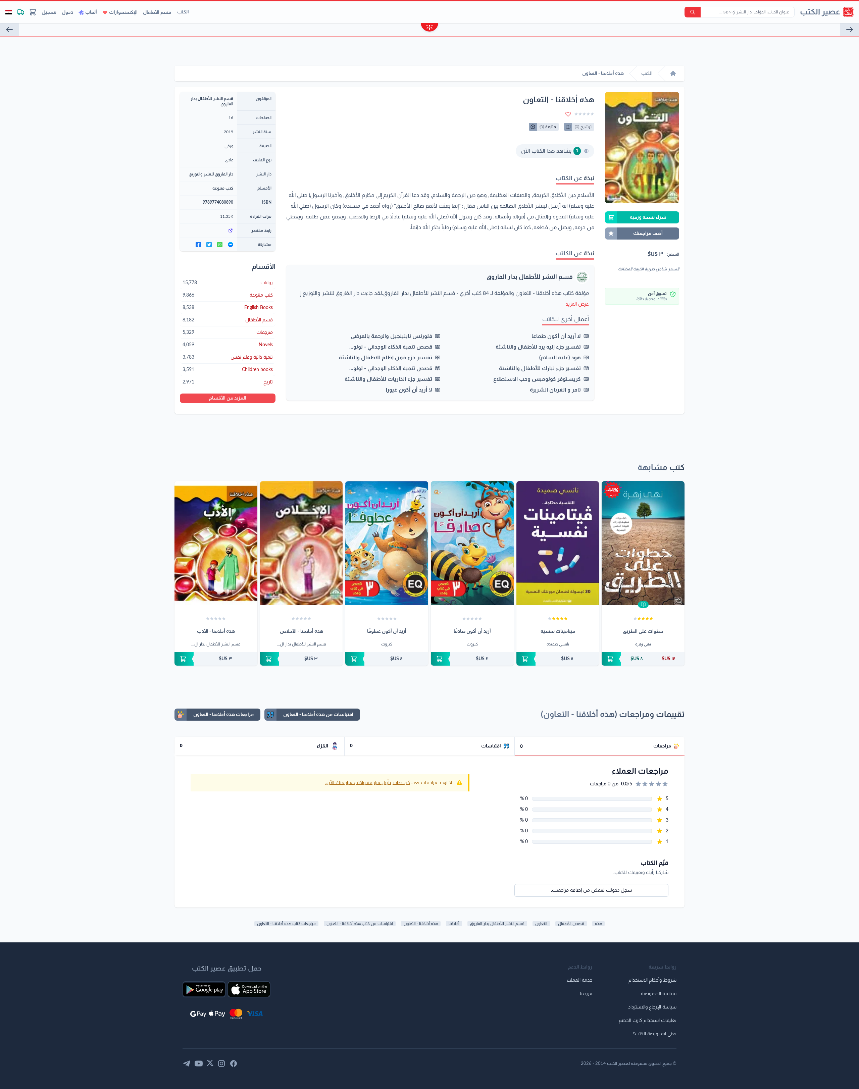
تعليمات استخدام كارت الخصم (647, 1020)
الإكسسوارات (123, 12)
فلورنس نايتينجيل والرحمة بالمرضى (391, 336)
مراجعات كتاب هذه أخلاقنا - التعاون (286, 924)
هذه (598, 924)
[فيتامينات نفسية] (557, 543)
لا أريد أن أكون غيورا (409, 390)
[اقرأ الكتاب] (643, 604)
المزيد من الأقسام (227, 398)
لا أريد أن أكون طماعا (556, 336)
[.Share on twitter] (209, 244)
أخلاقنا (454, 924)
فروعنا (586, 993)
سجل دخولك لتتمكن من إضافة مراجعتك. (591, 890)
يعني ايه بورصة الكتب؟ (654, 1034)
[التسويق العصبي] (849, 29)
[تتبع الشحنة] (21, 12)
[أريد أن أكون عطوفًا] (386, 543)
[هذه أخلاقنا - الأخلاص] (301, 543)
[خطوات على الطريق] (643, 543)
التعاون (541, 924)
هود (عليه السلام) (560, 357)
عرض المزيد (577, 304)
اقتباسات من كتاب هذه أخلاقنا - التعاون (359, 924)
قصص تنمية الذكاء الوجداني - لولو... (390, 347)
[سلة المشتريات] (33, 12)
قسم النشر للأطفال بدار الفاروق (530, 277)
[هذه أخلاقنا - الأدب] (215, 543)
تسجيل (49, 12)
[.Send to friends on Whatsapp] (219, 244)
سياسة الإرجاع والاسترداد (652, 1007)
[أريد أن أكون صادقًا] (472, 543)
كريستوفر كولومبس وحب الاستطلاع (537, 379)
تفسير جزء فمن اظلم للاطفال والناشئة (385, 357)
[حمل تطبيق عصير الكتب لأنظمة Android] (204, 989)
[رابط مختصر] (208, 230)
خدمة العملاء (579, 980)
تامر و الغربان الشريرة (555, 390)
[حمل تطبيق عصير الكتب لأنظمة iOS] (249, 989)
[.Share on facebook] (198, 244)
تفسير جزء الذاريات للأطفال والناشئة (388, 379)
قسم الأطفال (157, 12)
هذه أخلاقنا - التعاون (421, 924)
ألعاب (91, 12)
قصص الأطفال (571, 924)
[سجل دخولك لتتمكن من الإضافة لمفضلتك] (568, 114)
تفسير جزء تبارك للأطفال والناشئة (540, 368)
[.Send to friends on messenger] (230, 244)
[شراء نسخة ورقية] (643, 659)
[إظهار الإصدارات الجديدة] (429, 28)
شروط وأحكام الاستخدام (652, 980)
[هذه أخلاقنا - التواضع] (9, 29)
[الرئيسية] (673, 73)
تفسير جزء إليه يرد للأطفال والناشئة (538, 347)
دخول (67, 12)
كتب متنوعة (222, 188)
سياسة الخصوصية (658, 993)
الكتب (183, 12)
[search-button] (693, 12)
